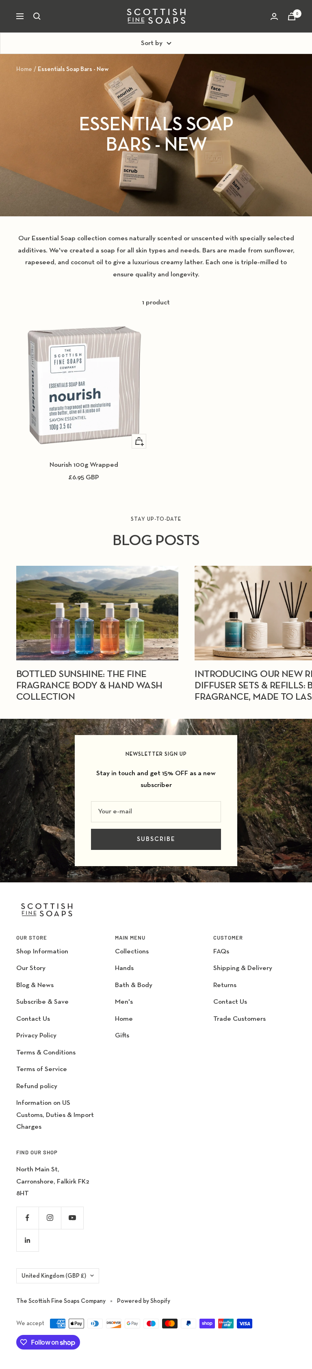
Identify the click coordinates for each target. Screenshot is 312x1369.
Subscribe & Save (42, 1001)
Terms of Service (41, 1069)
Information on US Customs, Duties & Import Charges (55, 1115)
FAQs (221, 951)
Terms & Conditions (46, 1052)
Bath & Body (133, 985)
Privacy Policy (36, 1035)
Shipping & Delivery (242, 968)
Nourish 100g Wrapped (84, 464)
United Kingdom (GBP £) (54, 1276)
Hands (124, 968)
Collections (132, 951)
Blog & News (35, 985)
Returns (224, 985)
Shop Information (42, 951)
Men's (124, 1001)
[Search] (37, 16)
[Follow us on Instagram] (50, 1218)
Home (24, 69)
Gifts (122, 1035)
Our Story (31, 968)
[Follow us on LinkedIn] (27, 1240)
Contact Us (33, 1018)
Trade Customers (239, 1018)
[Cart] (292, 16)
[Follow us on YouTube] (72, 1218)
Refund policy (36, 1086)
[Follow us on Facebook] (27, 1218)
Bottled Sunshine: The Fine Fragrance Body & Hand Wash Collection (89, 685)
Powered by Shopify (143, 1301)
